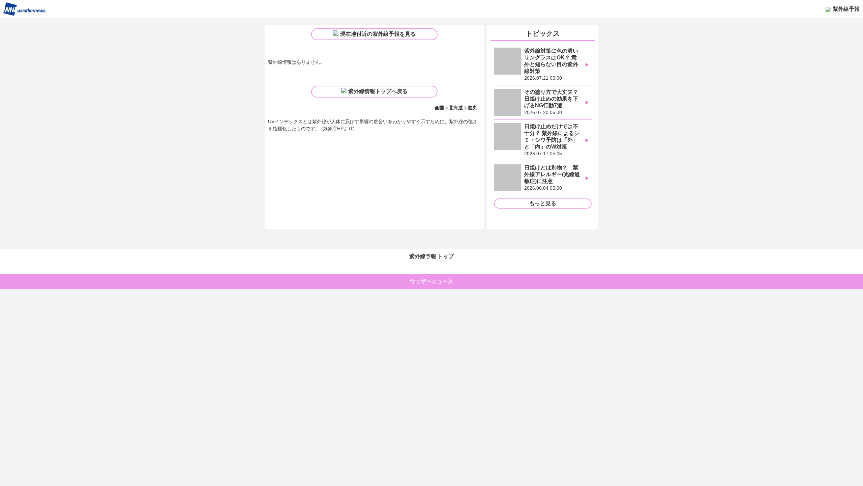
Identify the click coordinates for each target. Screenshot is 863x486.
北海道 (456, 107)
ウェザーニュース (431, 281)
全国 (439, 107)
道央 (472, 107)
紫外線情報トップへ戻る (378, 91)
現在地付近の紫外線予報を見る (378, 34)
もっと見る (542, 203)
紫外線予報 (846, 9)
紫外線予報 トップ (431, 256)
